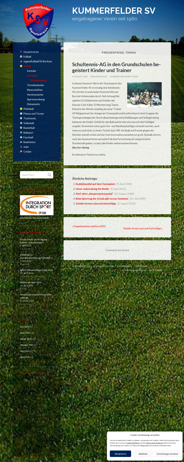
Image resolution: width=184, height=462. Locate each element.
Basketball (29, 127)
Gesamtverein (31, 51)
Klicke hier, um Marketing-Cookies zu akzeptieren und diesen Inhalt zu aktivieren (37, 413)
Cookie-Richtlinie (132, 443)
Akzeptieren (120, 454)
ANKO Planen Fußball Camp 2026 (36, 270)
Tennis (27, 66)
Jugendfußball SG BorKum (37, 61)
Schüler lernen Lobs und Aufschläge (96, 203)
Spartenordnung (36, 99)
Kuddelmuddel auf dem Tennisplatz (95, 183)
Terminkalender (35, 85)
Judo (26, 146)
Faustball (28, 137)
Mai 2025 (24, 351)
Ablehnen (143, 454)
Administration (81, 266)
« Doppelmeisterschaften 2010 (88, 226)
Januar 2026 (26, 339)
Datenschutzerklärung (154, 443)
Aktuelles (32, 75)
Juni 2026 (24, 326)
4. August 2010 (80, 76)
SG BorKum (39, 276)
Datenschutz (124, 266)
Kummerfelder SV (114, 11)
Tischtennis (29, 118)
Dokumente (33, 104)
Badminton (29, 142)
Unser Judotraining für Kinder (92, 188)
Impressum (141, 266)
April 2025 (25, 357)
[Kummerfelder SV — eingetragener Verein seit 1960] (38, 21)
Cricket (27, 151)
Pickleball (28, 108)
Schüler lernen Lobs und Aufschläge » (143, 228)
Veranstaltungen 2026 (31, 282)
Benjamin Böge (99, 76)
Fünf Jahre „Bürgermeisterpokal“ (94, 193)
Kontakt (31, 70)
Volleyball (28, 123)
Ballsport (28, 132)
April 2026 (25, 333)
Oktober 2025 (27, 345)
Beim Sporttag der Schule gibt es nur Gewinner (102, 198)
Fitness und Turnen (33, 113)
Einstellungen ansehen (167, 454)
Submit (49, 174)
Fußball (27, 56)
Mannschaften (35, 89)
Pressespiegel (38, 80)
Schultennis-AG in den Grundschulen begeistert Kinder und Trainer (116, 67)
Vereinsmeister (35, 94)
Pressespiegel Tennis (119, 52)
